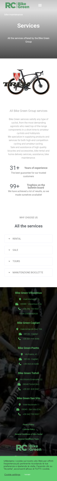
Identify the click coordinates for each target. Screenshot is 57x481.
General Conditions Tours (28, 439)
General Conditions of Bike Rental (28, 434)
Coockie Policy (29, 429)
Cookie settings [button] (12, 474)
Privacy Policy (28, 424)
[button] (40, 5)
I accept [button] (27, 474)
